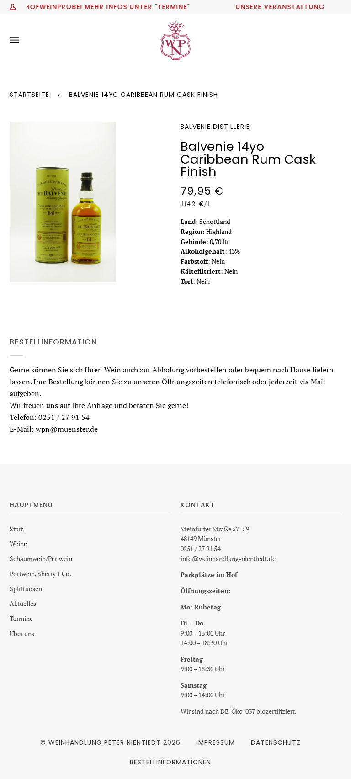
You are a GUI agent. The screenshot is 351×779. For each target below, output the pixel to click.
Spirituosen (26, 589)
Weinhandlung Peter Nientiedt (104, 742)
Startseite (29, 94)
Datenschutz (276, 742)
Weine (18, 544)
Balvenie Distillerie (215, 126)
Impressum (216, 742)
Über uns (22, 634)
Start (16, 529)
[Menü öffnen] (23, 40)
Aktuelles (23, 603)
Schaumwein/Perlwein (41, 559)
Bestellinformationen (170, 762)
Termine (21, 619)
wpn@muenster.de (67, 429)
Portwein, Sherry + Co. (40, 574)
